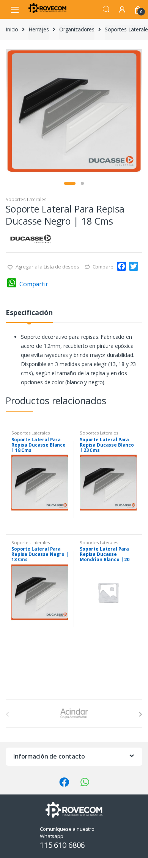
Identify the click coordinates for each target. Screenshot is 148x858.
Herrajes (38, 29)
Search (106, 9)
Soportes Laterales (26, 199)
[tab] (29, 316)
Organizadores (76, 29)
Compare (103, 266)
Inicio (12, 29)
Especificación (29, 313)
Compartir (33, 284)
